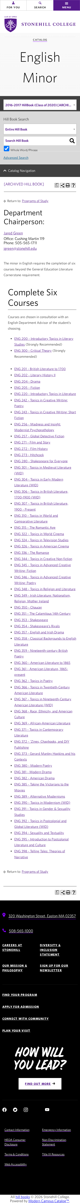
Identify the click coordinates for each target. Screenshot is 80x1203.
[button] (13, 5)
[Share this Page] (62, 185)
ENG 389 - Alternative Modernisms (39, 796)
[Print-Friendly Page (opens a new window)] (68, 185)
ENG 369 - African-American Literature (42, 723)
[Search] (72, 140)
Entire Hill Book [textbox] (16, 129)
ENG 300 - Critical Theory (33, 350)
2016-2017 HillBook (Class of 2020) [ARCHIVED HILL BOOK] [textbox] (40, 105)
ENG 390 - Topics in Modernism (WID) (42, 802)
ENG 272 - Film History (31, 449)
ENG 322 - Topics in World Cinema (39, 534)
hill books (23, 1197)
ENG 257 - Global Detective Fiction (39, 436)
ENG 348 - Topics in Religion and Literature (45, 589)
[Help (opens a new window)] (73, 185)
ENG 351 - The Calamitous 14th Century (42, 613)
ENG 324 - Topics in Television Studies (41, 540)
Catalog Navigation (21, 170)
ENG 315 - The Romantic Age (34, 527)
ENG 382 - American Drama (34, 778)
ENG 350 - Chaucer (28, 607)
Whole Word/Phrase (24, 149)
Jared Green (13, 233)
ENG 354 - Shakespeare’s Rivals (37, 626)
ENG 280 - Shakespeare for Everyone (41, 461)
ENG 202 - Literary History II (34, 375)
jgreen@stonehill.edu (20, 248)
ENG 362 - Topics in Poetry (33, 681)
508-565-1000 (21, 931)
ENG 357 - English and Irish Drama (39, 632)
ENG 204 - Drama (27, 381)
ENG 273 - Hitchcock (29, 455)
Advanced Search (15, 157)
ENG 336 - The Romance (31, 552)
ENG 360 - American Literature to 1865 (42, 663)
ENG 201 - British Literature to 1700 (40, 369)
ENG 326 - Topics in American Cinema (41, 546)
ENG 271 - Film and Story (32, 442)
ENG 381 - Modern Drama (33, 772)
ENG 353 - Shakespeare (31, 620)
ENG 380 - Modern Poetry (33, 765)
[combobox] (40, 104)
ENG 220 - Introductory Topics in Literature (45, 394)
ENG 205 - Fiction (27, 387)
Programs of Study (35, 201)
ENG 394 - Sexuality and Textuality (39, 833)
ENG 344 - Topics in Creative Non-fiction (43, 559)
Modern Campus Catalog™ (48, 1201)
